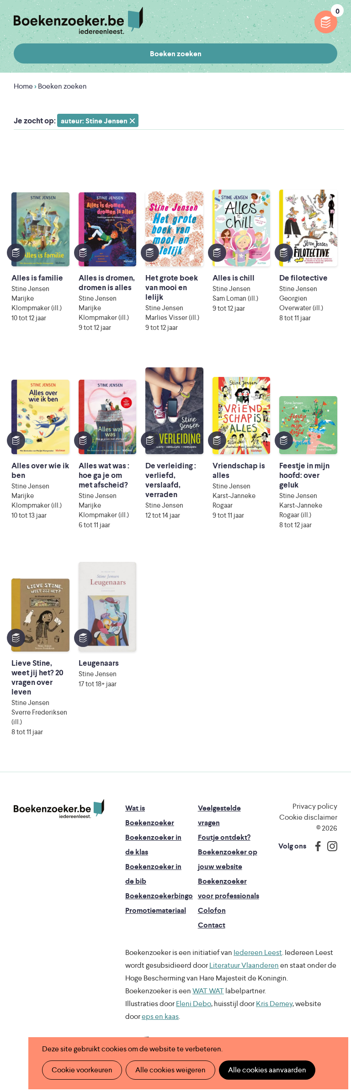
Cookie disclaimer (308, 817)
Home (23, 86)
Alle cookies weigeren (170, 1070)
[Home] (59, 808)
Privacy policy (314, 806)
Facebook (316, 846)
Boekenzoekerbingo (159, 896)
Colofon (212, 910)
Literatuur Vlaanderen (244, 965)
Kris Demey (274, 1003)
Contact (211, 925)
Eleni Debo (193, 1003)
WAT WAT (208, 991)
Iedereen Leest (258, 952)
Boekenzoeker (78, 20)
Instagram (329, 846)
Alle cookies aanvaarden (267, 1070)
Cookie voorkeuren (82, 1070)
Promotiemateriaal (155, 910)
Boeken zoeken (176, 53)
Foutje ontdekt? (224, 837)
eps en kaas (160, 1016)
